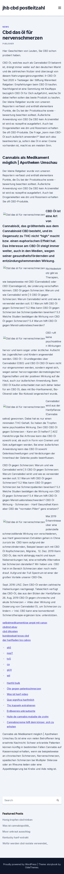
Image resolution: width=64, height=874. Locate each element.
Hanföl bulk (13, 683)
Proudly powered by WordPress (20, 864)
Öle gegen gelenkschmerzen (24, 688)
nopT (10, 653)
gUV (9, 669)
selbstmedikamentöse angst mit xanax (24, 622)
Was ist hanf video (17, 694)
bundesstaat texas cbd (15, 635)
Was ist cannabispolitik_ (16, 825)
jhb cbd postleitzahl (23, 8)
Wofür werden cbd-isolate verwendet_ (25, 843)
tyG (9, 658)
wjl (8, 675)
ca (8, 664)
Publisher (8, 43)
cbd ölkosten (10, 631)
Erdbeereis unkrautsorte (21, 711)
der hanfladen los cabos (16, 640)
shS (9, 647)
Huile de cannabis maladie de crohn (27, 716)
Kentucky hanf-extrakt (15, 837)
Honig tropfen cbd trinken (17, 819)
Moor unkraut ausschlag (16, 831)
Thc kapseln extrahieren (21, 705)
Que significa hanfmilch (20, 699)
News (5, 27)
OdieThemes (31, 867)
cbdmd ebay (9, 627)
